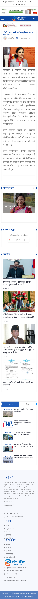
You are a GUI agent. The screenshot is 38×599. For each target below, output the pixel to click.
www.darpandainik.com (11, 491)
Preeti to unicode (30, 2)
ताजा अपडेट (10, 404)
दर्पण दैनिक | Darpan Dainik (21, 593)
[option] (19, 203)
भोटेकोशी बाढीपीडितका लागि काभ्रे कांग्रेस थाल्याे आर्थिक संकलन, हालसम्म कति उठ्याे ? (18, 316)
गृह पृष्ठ (8, 544)
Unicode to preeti (18, 2)
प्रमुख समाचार (10, 529)
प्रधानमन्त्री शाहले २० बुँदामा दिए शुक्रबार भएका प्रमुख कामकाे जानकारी (17, 283)
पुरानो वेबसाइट (8, 2)
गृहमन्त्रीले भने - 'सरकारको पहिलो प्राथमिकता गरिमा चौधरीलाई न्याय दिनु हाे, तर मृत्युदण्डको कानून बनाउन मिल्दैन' (18, 350)
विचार (8, 532)
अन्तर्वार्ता (8, 535)
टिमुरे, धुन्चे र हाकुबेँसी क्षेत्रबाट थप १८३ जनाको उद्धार (24, 410)
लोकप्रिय (28, 404)
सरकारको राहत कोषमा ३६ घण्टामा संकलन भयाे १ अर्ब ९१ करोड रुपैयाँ (23, 457)
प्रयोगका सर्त (9, 554)
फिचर (7, 525)
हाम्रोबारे (8, 548)
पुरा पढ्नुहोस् (6, 288)
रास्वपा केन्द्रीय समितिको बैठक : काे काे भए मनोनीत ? (18, 383)
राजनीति (8, 538)
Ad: (12, 577)
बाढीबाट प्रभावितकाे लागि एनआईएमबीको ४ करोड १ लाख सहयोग (22, 423)
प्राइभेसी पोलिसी (10, 557)
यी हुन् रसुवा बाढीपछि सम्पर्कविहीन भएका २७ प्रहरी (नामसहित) (23, 433)
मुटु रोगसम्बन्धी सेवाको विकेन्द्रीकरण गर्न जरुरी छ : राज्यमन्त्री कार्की (18, 207)
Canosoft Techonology (14, 596)
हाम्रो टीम (8, 551)
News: (15, 517)
